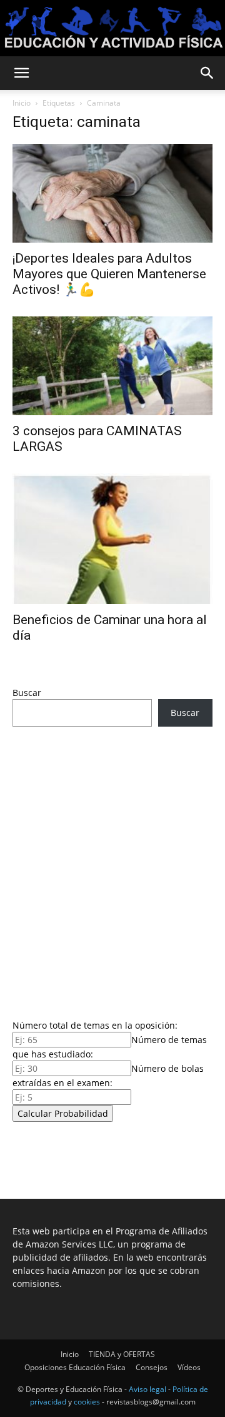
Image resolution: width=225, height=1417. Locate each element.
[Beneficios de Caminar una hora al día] (112, 538)
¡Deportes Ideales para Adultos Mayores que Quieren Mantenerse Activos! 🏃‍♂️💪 (109, 274)
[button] (21, 73)
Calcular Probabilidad (63, 1113)
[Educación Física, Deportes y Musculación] (112, 29)
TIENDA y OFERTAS (122, 1354)
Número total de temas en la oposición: (95, 1025)
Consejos (152, 1367)
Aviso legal (147, 1389)
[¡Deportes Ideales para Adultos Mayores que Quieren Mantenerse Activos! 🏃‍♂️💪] (112, 193)
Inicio (21, 103)
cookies (87, 1401)
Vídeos (189, 1367)
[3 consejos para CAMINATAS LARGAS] (112, 365)
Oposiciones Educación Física (75, 1367)
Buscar (26, 692)
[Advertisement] (112, 869)
